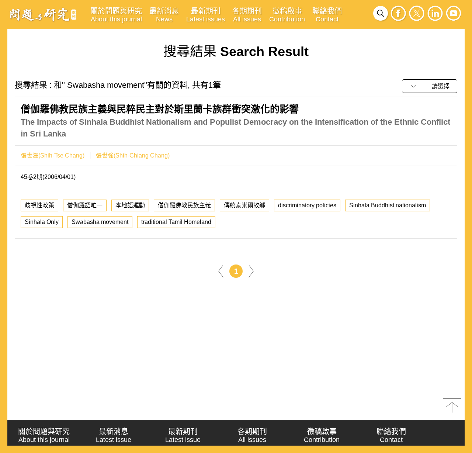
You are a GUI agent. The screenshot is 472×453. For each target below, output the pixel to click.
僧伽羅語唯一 (85, 205)
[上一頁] (221, 270)
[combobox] (429, 86)
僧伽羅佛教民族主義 (184, 205)
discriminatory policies (307, 205)
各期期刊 (247, 15)
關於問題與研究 (116, 15)
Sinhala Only (42, 222)
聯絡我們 (327, 15)
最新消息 (164, 15)
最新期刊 (205, 15)
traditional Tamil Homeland (176, 222)
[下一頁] (251, 270)
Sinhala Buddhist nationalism (387, 205)
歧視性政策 (39, 205)
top (452, 407)
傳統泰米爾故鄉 (244, 205)
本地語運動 (130, 205)
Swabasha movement (100, 222)
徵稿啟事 (287, 15)
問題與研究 (43, 14)
